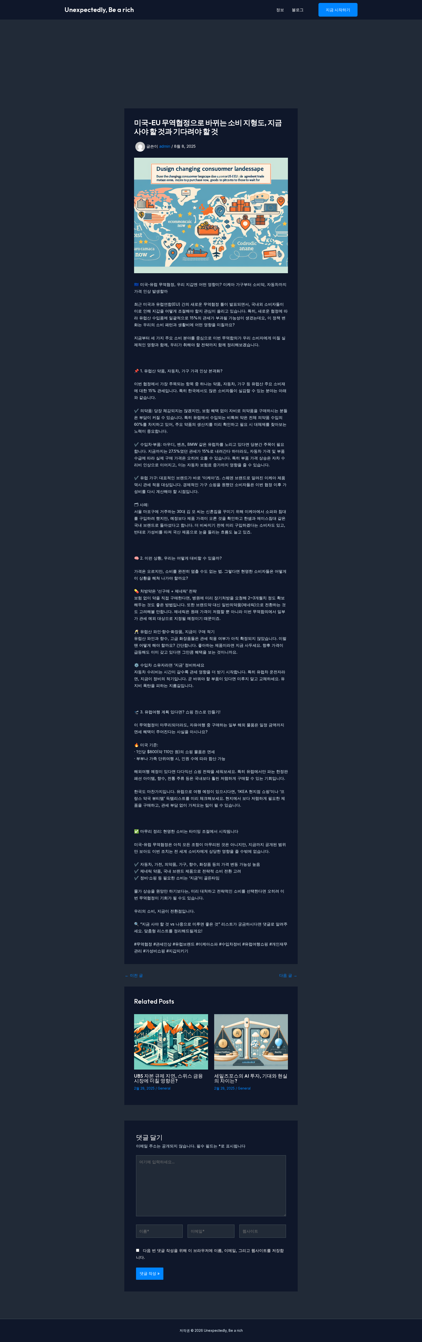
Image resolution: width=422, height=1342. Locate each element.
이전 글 (134, 975)
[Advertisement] (211, 56)
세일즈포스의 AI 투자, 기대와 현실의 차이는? (250, 1078)
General (164, 1088)
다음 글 (288, 975)
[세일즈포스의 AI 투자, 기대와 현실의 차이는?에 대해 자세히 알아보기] (251, 1041)
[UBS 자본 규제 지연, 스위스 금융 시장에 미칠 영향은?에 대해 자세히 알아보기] (171, 1041)
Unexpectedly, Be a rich (99, 10)
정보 (280, 9)
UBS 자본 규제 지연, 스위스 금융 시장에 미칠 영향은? (168, 1078)
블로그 (298, 9)
